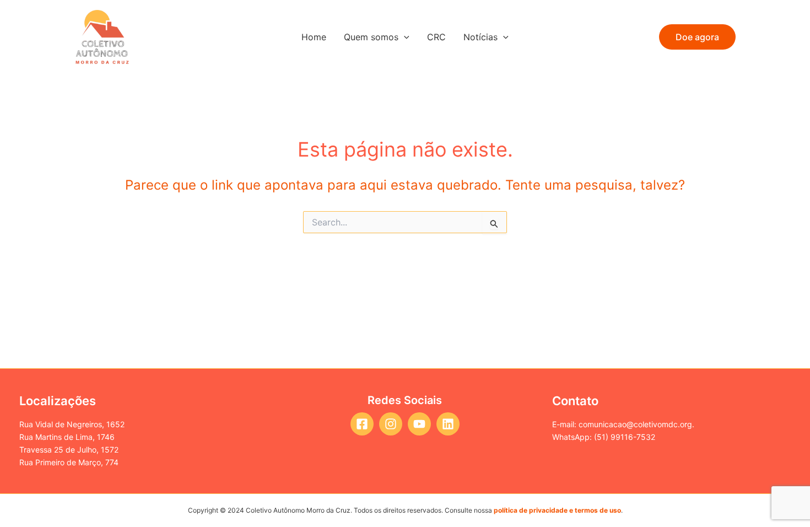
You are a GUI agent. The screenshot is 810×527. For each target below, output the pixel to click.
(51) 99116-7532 (624, 437)
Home (313, 36)
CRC (436, 36)
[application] (403, 37)
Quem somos (371, 36)
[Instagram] (390, 423)
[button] (697, 37)
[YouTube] (419, 423)
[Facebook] (362, 423)
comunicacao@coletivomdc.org (635, 424)
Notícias (480, 36)
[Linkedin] (448, 423)
